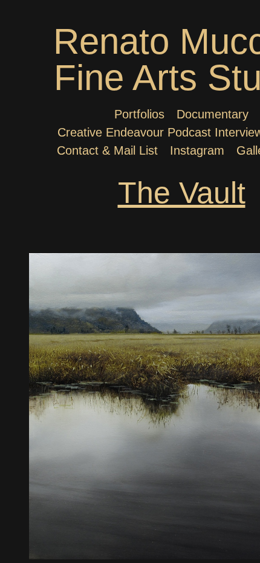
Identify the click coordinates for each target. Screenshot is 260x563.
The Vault (181, 193)
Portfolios (139, 114)
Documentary (213, 114)
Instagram (197, 150)
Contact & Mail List (107, 150)
